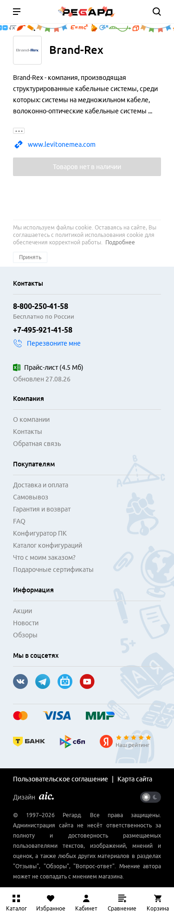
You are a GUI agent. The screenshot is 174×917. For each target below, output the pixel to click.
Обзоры (25, 635)
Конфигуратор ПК (40, 533)
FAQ (19, 521)
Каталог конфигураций (47, 545)
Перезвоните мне (54, 343)
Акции (22, 611)
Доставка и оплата (40, 485)
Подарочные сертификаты (53, 569)
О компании (31, 419)
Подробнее (120, 242)
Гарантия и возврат (42, 509)
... (19, 131)
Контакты (27, 431)
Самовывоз (30, 497)
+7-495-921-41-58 (42, 330)
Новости (26, 623)
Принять (30, 257)
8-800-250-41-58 (40, 306)
